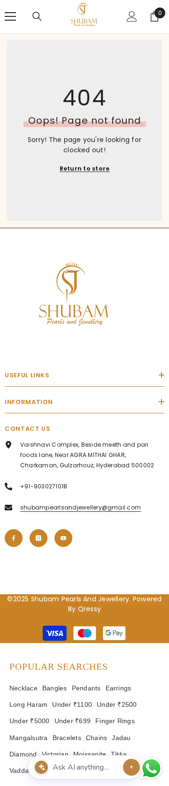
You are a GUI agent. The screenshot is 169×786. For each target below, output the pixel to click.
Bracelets (67, 737)
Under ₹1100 (72, 704)
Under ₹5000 (29, 721)
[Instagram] (38, 538)
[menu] (10, 16)
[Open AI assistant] (131, 767)
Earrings (118, 688)
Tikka (119, 754)
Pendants (86, 688)
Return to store (85, 168)
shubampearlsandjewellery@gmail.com (80, 507)
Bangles (54, 688)
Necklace (23, 688)
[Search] (37, 16)
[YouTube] (63, 538)
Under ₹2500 (117, 704)
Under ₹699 (72, 721)
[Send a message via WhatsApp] (151, 768)
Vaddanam (25, 770)
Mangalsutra (28, 737)
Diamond (23, 754)
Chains (96, 737)
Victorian (55, 754)
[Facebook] (14, 538)
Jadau (121, 737)
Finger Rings (115, 721)
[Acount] (132, 16)
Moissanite (89, 754)
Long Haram (28, 704)
